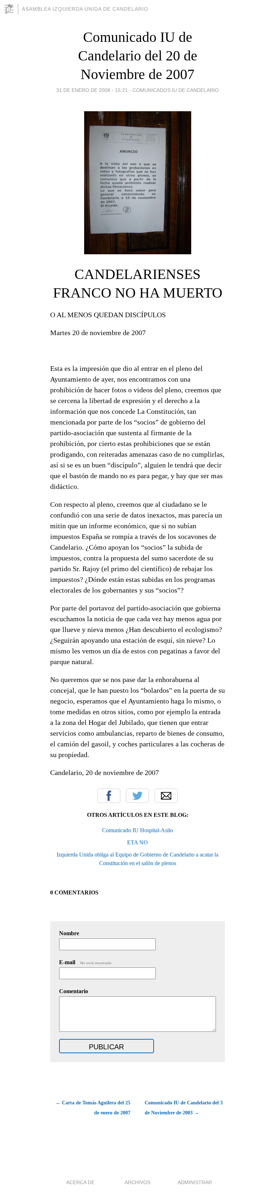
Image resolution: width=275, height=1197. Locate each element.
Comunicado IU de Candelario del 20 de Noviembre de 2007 (137, 55)
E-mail (85, 962)
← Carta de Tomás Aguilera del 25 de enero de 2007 (93, 1107)
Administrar (195, 1182)
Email (166, 796)
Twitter (137, 796)
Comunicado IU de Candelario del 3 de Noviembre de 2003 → (184, 1107)
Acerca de (80, 1182)
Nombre (69, 933)
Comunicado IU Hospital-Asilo (137, 830)
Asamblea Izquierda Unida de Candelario (85, 9)
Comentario (73, 991)
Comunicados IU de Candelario (175, 90)
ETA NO (137, 842)
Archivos (137, 1182)
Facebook (108, 796)
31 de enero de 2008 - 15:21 (92, 90)
